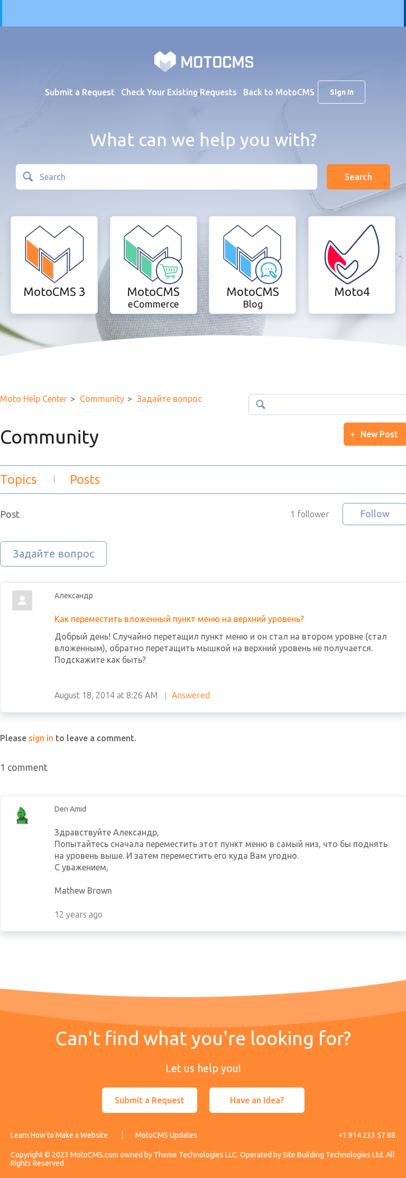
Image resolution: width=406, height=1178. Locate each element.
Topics (18, 479)
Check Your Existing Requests (179, 92)
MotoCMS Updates (166, 1135)
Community (102, 398)
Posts (85, 479)
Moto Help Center (33, 398)
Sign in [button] (342, 92)
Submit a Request (80, 92)
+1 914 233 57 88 (366, 1135)
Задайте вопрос (169, 398)
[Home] (203, 61)
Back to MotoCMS (279, 92)
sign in (41, 738)
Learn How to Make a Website (59, 1135)
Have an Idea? (257, 1100)
